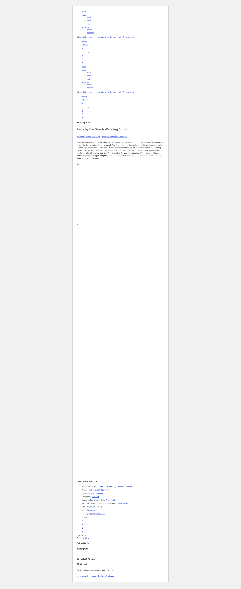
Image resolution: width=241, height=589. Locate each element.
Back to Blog (83, 538)
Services (85, 27)
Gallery (84, 41)
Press (89, 20)
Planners (90, 33)
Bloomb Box (98, 507)
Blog (83, 48)
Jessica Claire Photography (105, 500)
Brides (89, 29)
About (84, 15)
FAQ (88, 24)
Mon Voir (95, 497)
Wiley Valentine (97, 493)
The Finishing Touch (97, 513)
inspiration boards (92, 136)
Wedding (80, 136)
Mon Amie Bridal (93, 510)
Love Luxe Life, (140, 155)
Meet (89, 17)
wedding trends (108, 136)
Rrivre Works (123, 503)
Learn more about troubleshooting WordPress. (95, 576)
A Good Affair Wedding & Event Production (114, 486)
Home (84, 11)
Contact (85, 45)
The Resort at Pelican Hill (98, 490)
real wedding (121, 136)
